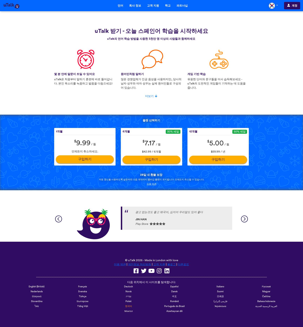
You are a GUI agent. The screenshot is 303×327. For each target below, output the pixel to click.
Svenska (82, 291)
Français (82, 286)
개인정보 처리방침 (139, 264)
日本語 (220, 296)
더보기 (149, 96)
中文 (174, 296)
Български (82, 301)
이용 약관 (151, 184)
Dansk (174, 291)
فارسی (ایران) (220, 301)
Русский (266, 286)
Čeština (266, 296)
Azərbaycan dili (174, 311)
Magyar (266, 291)
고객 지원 (153, 5)
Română (174, 301)
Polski (129, 301)
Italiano (220, 286)
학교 (168, 5)
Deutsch (128, 286)
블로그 (171, 264)
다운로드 (183, 264)
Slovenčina (36, 301)
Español (174, 286)
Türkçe (82, 296)
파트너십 (182, 5)
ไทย (37, 306)
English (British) (37, 286)
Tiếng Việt (82, 306)
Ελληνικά (36, 296)
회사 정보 (135, 5)
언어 (120, 5)
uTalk (131, 260)
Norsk (129, 291)
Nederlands (37, 291)
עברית (128, 296)
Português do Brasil (174, 306)
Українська (220, 306)
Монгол (128, 311)
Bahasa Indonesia (266, 301)
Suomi (220, 291)
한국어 (128, 306)
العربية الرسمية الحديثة (266, 306)
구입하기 (85, 159)
